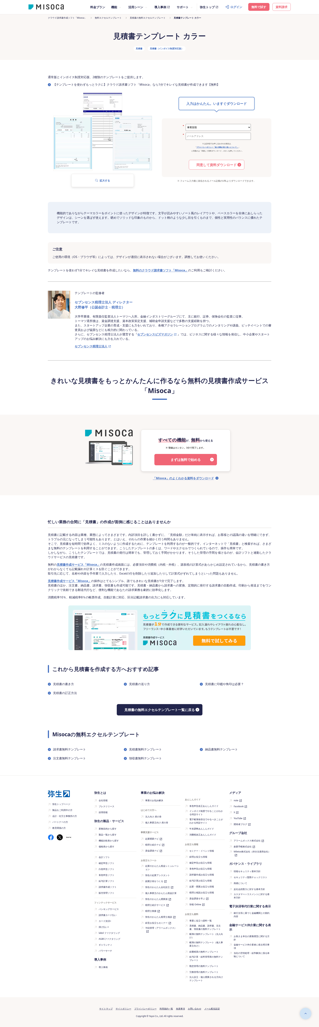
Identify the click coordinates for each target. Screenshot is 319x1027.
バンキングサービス (109, 909)
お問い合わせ (194, 1008)
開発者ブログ (240, 824)
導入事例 (160, 7)
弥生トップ (207, 7)
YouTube (238, 818)
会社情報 (103, 800)
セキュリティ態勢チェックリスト (250, 877)
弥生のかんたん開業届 (156, 899)
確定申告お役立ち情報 (200, 862)
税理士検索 (150, 911)
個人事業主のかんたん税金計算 (161, 893)
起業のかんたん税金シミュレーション (162, 867)
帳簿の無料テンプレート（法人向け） (206, 935)
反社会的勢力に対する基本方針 (249, 889)
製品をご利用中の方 (62, 810)
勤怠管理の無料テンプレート (203, 966)
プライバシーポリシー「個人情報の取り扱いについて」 (217, 147)
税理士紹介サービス (155, 905)
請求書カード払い (108, 915)
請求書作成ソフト (108, 887)
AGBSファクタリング (109, 938)
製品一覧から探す (108, 834)
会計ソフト (104, 857)
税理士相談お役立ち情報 (201, 892)
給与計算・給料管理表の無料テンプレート (206, 958)
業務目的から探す (108, 828)
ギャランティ (105, 944)
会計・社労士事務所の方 (64, 816)
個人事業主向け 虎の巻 (156, 822)
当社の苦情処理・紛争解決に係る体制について (251, 954)
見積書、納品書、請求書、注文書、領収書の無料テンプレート (205, 927)
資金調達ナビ (152, 850)
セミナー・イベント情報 (201, 850)
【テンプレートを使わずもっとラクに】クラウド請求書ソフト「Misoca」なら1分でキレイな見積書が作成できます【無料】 (136, 84)
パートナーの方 (60, 822)
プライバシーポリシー (145, 1008)
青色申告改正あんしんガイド (203, 806)
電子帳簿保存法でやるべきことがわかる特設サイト (206, 821)
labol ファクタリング (109, 932)
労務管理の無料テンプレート (203, 972)
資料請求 (282, 7)
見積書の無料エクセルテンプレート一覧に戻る (159, 709)
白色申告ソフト (106, 869)
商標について (240, 883)
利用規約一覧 (166, 1008)
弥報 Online (195, 904)
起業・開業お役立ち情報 (201, 886)
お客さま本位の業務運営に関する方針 (251, 938)
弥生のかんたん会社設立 (157, 887)
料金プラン (97, 7)
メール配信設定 (212, 1008)
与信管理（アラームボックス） (161, 927)
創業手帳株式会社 (243, 846)
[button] (102, 180)
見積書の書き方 (63, 684)
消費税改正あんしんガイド (202, 834)
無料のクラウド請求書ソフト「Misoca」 (160, 270)
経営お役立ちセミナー (156, 922)
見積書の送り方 (139, 684)
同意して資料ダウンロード (216, 164)
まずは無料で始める (186, 459)
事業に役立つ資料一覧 (200, 920)
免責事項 (180, 1008)
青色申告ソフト (106, 875)
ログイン (236, 7)
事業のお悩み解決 (154, 800)
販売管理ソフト (106, 892)
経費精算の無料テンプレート (203, 951)
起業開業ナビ (152, 838)
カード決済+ (105, 921)
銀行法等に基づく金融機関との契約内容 (251, 914)
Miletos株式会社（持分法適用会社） (252, 851)
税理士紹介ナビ (153, 844)
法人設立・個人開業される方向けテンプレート (206, 978)
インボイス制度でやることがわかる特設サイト (206, 812)
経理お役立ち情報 (198, 856)
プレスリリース (106, 806)
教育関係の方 (59, 828)
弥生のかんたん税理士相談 (158, 916)
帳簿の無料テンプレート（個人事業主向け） (206, 944)
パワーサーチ (105, 950)
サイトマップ (106, 1008)
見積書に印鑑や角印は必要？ (224, 684)
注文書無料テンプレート (69, 758)
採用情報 (103, 812)
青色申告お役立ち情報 (200, 868)
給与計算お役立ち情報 (200, 880)
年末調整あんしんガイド (201, 828)
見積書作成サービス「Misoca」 (78, 564)
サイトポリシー (123, 1008)
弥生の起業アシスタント (157, 875)
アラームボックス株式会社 (247, 840)
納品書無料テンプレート (221, 749)
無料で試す (258, 7)
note (236, 800)
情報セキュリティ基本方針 (247, 871)
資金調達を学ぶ (197, 898)
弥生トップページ (61, 804)
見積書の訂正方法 (65, 693)
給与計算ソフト (106, 881)
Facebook (239, 806)
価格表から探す (106, 846)
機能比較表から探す (109, 840)
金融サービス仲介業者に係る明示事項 (251, 946)
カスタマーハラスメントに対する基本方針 (251, 896)
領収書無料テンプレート (145, 758)
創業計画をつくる (154, 881)
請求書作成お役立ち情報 (201, 874)
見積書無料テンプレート (145, 749)
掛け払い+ (104, 927)
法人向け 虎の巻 (153, 816)
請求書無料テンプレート (69, 749)
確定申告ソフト (106, 863)
